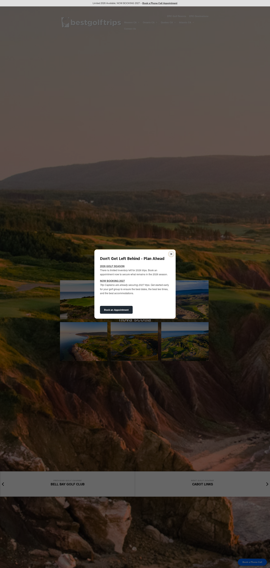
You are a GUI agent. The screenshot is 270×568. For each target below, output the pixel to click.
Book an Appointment (116, 309)
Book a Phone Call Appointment (159, 3)
